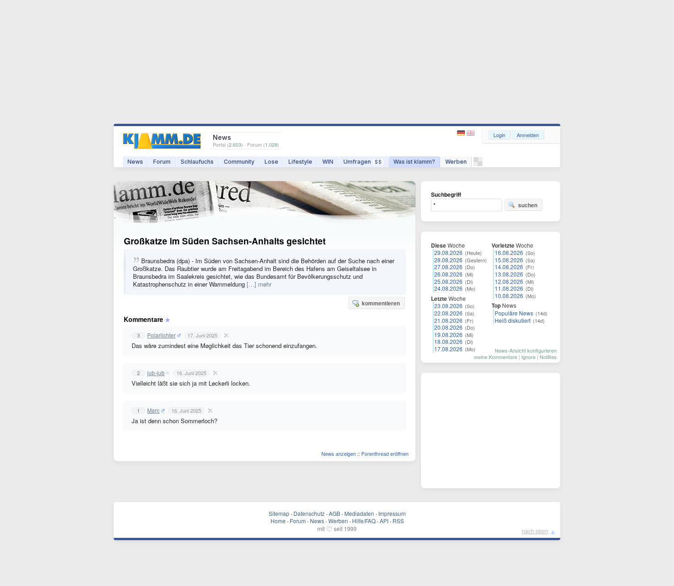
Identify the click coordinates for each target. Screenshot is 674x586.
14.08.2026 (509, 267)
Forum (162, 161)
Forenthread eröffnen (385, 453)
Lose (271, 161)
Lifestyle (300, 161)
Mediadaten (359, 513)
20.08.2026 (448, 327)
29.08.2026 (448, 252)
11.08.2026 (509, 288)
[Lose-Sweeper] (478, 163)
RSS (398, 521)
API (384, 521)
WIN (327, 161)
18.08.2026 (448, 341)
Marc (153, 410)
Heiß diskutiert (512, 320)
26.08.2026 (448, 274)
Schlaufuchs (197, 161)
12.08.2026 (509, 281)
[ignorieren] (225, 335)
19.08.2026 (448, 334)
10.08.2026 (509, 295)
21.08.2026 (448, 320)
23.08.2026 (448, 306)
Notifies (548, 356)
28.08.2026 (448, 260)
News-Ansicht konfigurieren (526, 350)
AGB (334, 513)
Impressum (392, 513)
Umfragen (362, 161)
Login (499, 134)
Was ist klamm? (414, 161)
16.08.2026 (509, 252)
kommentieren (381, 303)
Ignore (528, 356)
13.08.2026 (509, 274)
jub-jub (156, 373)
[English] (471, 133)
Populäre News (514, 313)
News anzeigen (338, 453)
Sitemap (279, 513)
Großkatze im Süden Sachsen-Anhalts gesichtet (225, 241)
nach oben (535, 531)
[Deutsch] (462, 133)
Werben (456, 161)
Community (239, 161)
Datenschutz (309, 513)
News (135, 161)
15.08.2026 (509, 260)
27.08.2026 (448, 267)
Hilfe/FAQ (364, 521)
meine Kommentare (495, 356)
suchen (527, 205)
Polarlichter (161, 335)
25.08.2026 (448, 281)
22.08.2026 (448, 313)
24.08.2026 (448, 288)
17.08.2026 (448, 349)
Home (278, 521)
